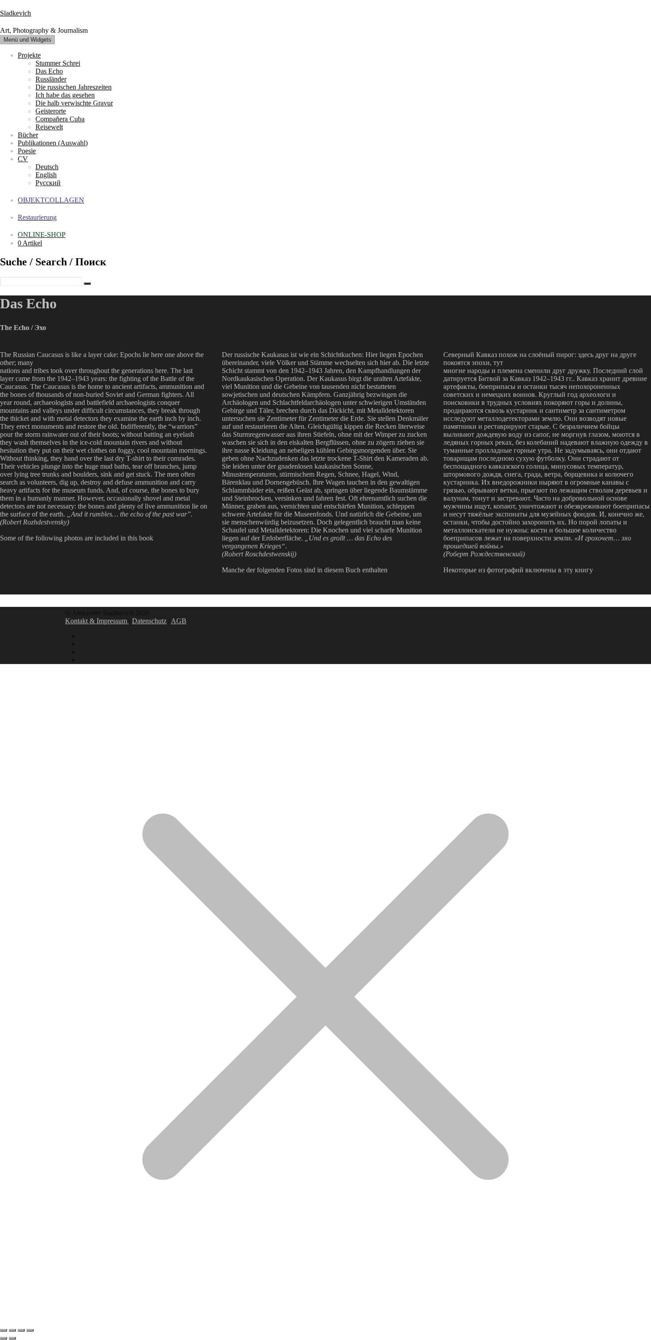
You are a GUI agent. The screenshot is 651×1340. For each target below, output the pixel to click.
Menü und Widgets (27, 39)
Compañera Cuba (60, 119)
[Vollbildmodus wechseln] (12, 1330)
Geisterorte (50, 111)
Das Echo (49, 71)
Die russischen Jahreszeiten (73, 87)
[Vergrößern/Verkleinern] (3, 1330)
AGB (178, 621)
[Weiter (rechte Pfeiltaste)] (12, 1338)
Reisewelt (49, 127)
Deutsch (46, 167)
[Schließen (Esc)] (30, 1330)
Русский (48, 182)
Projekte (29, 55)
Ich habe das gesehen (65, 95)
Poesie (27, 151)
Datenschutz (149, 621)
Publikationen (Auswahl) (53, 143)
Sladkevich (15, 13)
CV (23, 159)
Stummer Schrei (57, 63)
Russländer (50, 79)
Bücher (28, 135)
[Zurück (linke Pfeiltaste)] (3, 1338)
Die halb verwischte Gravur (74, 103)
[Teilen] (21, 1330)
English (46, 175)
